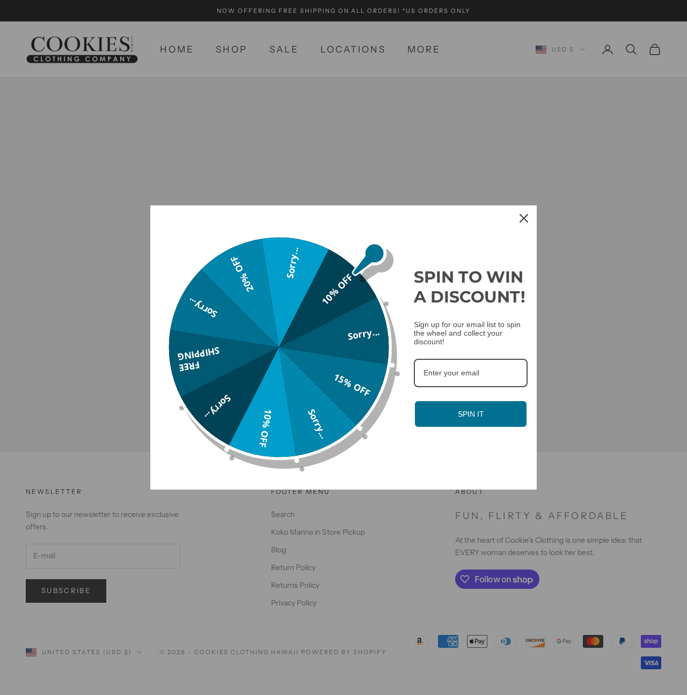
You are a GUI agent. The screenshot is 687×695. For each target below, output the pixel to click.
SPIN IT (471, 414)
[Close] (524, 218)
